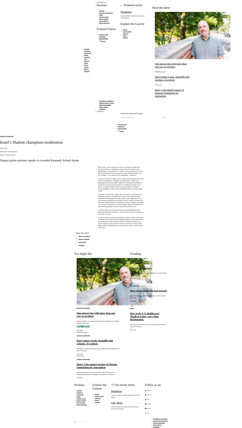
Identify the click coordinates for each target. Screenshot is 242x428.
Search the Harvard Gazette (131, 113)
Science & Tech (134, 263)
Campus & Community (6, 136)
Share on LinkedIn (84, 239)
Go (163, 117)
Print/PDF (81, 245)
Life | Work (116, 402)
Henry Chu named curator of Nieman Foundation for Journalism (169, 93)
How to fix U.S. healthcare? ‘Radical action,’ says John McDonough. (144, 316)
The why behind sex (140, 268)
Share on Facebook (84, 236)
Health (132, 308)
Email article (82, 242)
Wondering (126, 11)
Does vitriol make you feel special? (148, 290)
